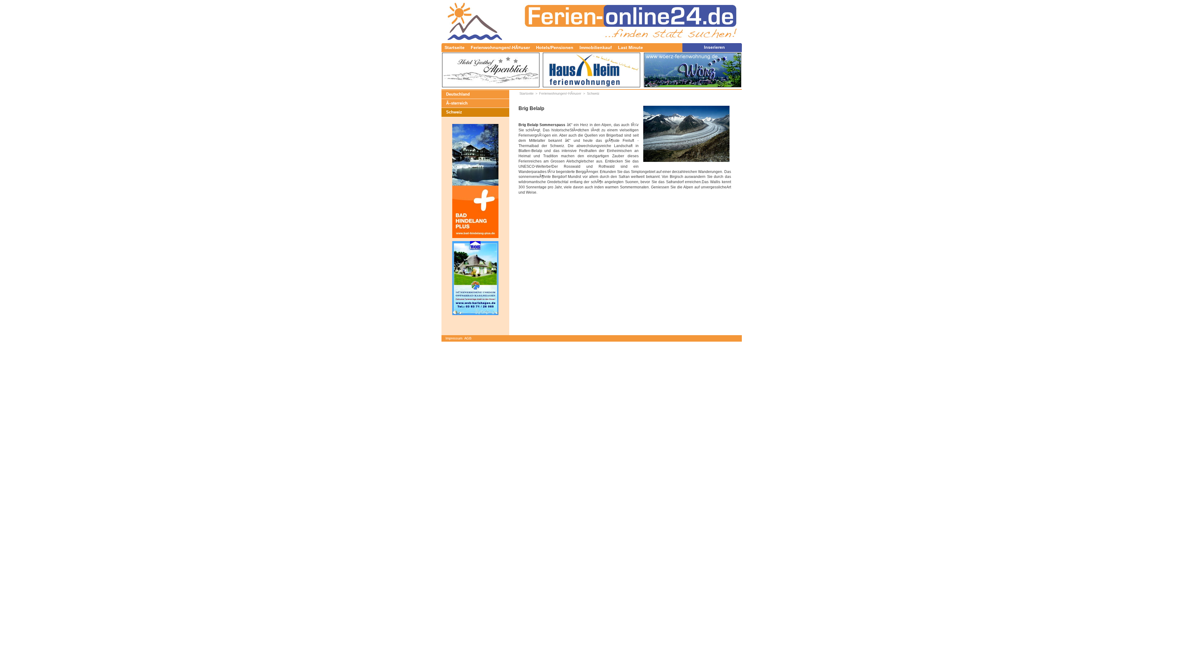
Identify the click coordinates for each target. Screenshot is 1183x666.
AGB (467, 338)
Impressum (453, 338)
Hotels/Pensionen (554, 47)
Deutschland (458, 94)
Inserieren (714, 47)
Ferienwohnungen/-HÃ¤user (500, 47)
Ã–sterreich (457, 103)
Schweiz (454, 112)
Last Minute (630, 47)
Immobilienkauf (595, 47)
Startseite (455, 47)
